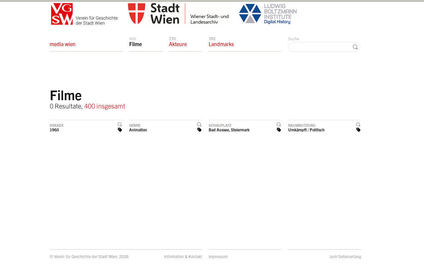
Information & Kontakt (183, 256)
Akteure (178, 41)
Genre (134, 125)
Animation (138, 129)
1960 (54, 129)
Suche (293, 38)
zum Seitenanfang (345, 256)
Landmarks (221, 41)
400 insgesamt (104, 106)
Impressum (218, 256)
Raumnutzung (301, 125)
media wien (63, 43)
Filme (135, 41)
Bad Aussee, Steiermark (229, 129)
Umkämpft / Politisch (306, 129)
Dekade (57, 125)
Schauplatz (220, 125)
